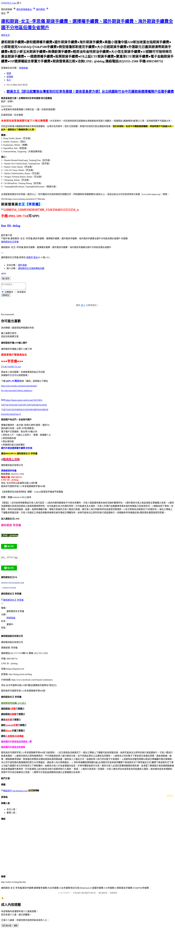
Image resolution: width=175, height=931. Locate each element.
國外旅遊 (22, 265)
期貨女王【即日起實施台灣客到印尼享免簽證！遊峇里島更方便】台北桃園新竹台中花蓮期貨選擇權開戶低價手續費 (90, 91)
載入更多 (5, 278)
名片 (9, 80)
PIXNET (67, 893)
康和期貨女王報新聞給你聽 (31, 268)
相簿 (9, 73)
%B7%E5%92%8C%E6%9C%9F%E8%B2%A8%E (24, 405)
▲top (3, 273)
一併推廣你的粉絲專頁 (8, 588)
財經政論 (23, 68)
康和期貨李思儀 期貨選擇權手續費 (12, 583)
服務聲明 (113, 893)
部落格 (10, 77)
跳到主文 (5, 35)
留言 (35, 257)
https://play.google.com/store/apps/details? (19, 386)
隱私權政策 (102, 893)
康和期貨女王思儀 (10, 242)
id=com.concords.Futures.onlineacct (16, 390)
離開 (16, 926)
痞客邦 (29, 257)
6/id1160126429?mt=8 (11, 414)
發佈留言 (5, 295)
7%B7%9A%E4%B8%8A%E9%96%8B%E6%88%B (24, 409)
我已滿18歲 (6, 926)
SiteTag (170, 795)
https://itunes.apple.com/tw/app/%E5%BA (23, 400)
